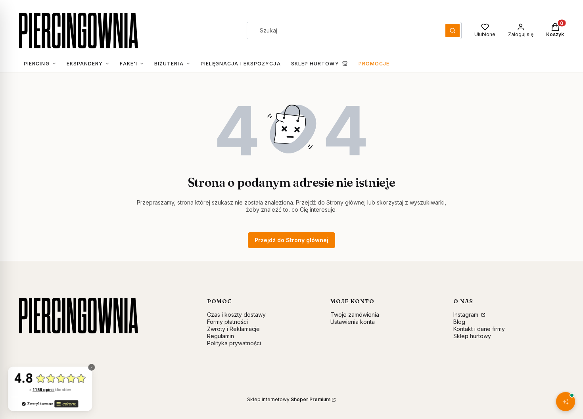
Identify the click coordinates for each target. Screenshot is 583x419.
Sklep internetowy (288, 399)
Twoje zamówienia (354, 314)
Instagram (466, 314)
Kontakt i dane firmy (479, 328)
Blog (459, 321)
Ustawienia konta (352, 321)
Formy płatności (227, 321)
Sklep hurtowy (472, 336)
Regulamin (220, 336)
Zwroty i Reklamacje (233, 328)
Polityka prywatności (234, 343)
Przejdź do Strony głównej (291, 240)
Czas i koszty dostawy (236, 314)
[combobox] (343, 30)
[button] (452, 30)
